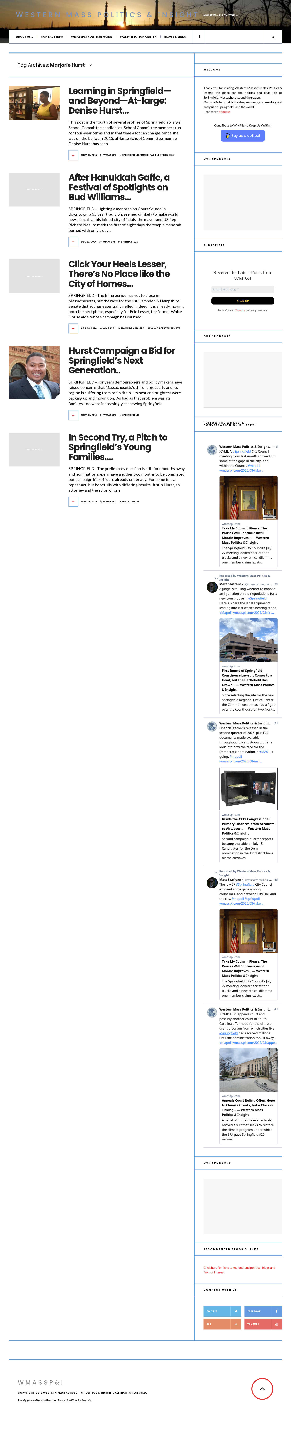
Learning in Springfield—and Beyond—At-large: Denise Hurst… (119, 101)
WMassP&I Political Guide (91, 37)
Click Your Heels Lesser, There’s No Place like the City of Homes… (119, 274)
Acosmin (86, 1400)
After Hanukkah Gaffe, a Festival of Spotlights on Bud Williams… (119, 187)
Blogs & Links (175, 37)
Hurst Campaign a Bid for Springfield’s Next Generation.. (121, 360)
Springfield (129, 241)
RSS (208, 1324)
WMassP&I (41, 1382)
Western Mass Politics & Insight (108, 15)
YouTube (253, 1324)
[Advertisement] (243, 202)
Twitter (211, 1311)
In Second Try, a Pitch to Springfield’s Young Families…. (117, 447)
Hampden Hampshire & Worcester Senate (150, 328)
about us (224, 111)
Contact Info (52, 37)
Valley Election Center (138, 37)
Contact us (240, 310)
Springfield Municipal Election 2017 (148, 155)
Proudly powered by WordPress (35, 1400)
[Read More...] (73, 155)
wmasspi (109, 155)
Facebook (254, 1311)
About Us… (24, 37)
